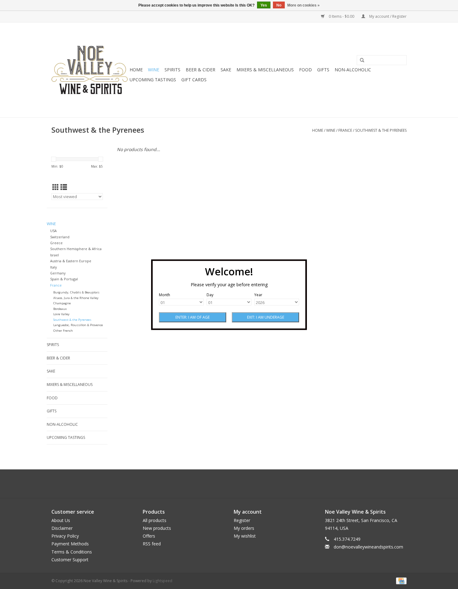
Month (164, 294)
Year (258, 294)
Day (210, 294)
